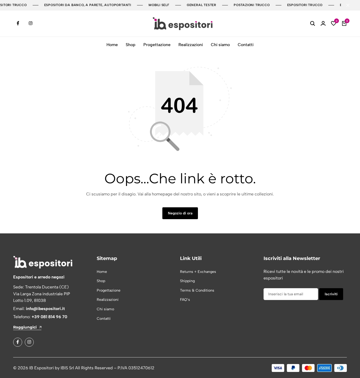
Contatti (246, 44)
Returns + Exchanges (198, 271)
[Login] (323, 23)
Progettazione (157, 44)
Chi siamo (220, 44)
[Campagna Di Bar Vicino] (350, 5)
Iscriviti (331, 294)
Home (112, 44)
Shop (130, 44)
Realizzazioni (190, 44)
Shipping (187, 281)
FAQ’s (185, 299)
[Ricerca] (312, 23)
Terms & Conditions (197, 290)
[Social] (17, 342)
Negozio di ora (180, 213)
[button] (333, 23)
